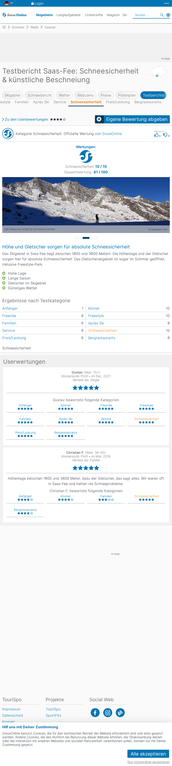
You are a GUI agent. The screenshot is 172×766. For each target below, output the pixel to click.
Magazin (113, 15)
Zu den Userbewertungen (26, 119)
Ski (125, 15)
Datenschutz (12, 715)
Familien (22, 102)
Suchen (162, 15)
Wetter (64, 95)
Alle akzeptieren (148, 754)
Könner (94, 308)
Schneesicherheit (86, 102)
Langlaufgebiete (68, 15)
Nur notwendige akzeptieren (148, 762)
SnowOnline (112, 133)
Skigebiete (44, 15)
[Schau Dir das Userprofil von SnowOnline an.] (7, 133)
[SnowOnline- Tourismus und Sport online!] (6, 27)
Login (39, 3)
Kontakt (8, 722)
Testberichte (153, 95)
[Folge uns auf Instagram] (107, 712)
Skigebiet (12, 95)
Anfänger (10, 308)
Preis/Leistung (118, 102)
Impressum (11, 709)
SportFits (53, 715)
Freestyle (96, 315)
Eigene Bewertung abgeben (137, 119)
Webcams (85, 95)
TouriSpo (53, 709)
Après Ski (41, 102)
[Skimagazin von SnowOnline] (120, 712)
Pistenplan (127, 95)
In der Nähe (168, 15)
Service (60, 102)
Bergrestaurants (147, 102)
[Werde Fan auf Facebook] (95, 712)
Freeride (9, 315)
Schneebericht (40, 95)
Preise (106, 95)
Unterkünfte (94, 15)
